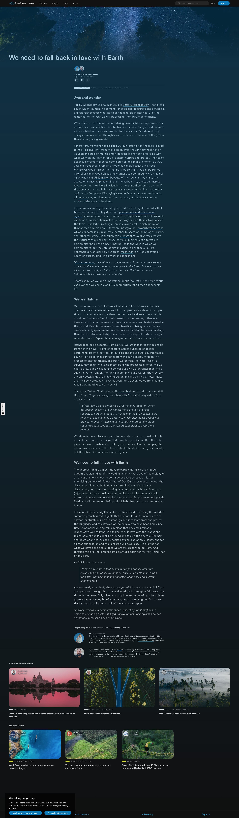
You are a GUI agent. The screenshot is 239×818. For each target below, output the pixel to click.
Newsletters (3, 407)
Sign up (224, 3)
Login (213, 3)
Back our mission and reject (25, 813)
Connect (43, 3)
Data (65, 3)
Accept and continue (58, 813)
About (75, 3)
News (31, 3)
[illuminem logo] (17, 4)
